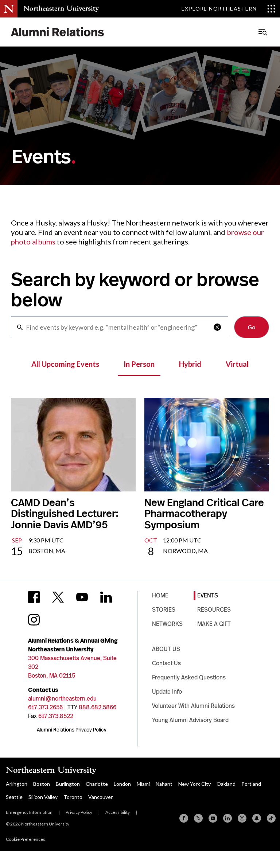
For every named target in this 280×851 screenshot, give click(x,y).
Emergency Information (29, 812)
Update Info (167, 691)
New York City (194, 784)
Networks (167, 624)
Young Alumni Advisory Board (190, 720)
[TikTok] (271, 818)
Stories (163, 609)
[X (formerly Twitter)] (198, 818)
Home (160, 595)
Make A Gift (214, 624)
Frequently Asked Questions (189, 677)
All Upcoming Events (65, 364)
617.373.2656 (45, 707)
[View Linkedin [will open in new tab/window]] (106, 597)
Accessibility (117, 812)
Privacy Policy (79, 812)
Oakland (226, 784)
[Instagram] (242, 818)
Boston (41, 784)
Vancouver (100, 797)
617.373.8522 (55, 716)
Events (207, 595)
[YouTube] (213, 818)
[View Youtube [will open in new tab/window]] (82, 597)
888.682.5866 (97, 707)
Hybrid (190, 364)
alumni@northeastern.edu (62, 698)
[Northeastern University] (61, 8)
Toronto (72, 797)
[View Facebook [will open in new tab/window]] (34, 597)
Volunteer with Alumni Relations (193, 706)
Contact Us (166, 663)
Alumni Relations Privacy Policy (71, 729)
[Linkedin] (227, 818)
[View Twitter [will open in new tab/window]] (58, 597)
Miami (143, 784)
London (122, 784)
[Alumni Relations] (57, 31)
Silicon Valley (43, 797)
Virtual (237, 364)
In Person (139, 364)
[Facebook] (183, 818)
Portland (251, 784)
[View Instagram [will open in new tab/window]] (34, 619)
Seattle (14, 797)
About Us (166, 649)
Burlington (68, 784)
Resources (214, 609)
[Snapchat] (256, 818)
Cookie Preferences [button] (25, 839)
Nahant (164, 784)
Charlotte (97, 784)
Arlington (16, 784)
